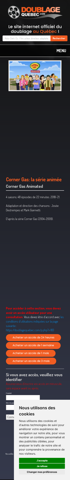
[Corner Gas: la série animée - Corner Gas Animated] (35, 75)
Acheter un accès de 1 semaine (33, 345)
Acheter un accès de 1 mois (31, 353)
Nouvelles (9, 453)
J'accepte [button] (42, 460)
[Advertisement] (35, 132)
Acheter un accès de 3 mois (31, 361)
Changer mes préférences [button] (42, 471)
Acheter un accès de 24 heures (33, 337)
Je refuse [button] (42, 466)
